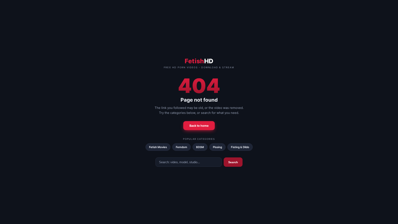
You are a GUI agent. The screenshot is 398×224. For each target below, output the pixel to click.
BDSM (200, 147)
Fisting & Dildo (240, 147)
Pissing (217, 147)
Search (233, 162)
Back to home (199, 125)
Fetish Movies (158, 147)
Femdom (181, 147)
